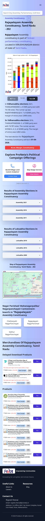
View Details (34, 174)
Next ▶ (32, 99)
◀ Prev (12, 99)
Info (29, 370)
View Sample (22, 370)
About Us (9, 487)
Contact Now (12, 176)
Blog (27, 487)
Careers (8, 489)
